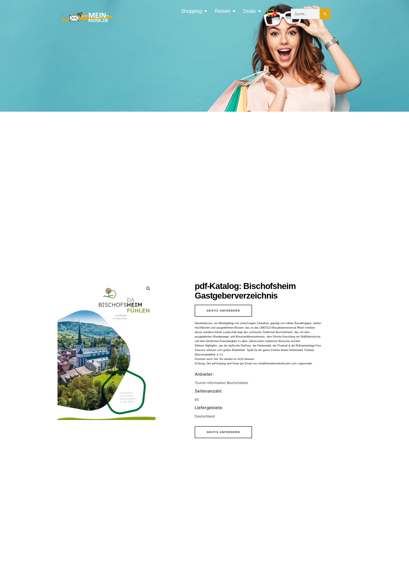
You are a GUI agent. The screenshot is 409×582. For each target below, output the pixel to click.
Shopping (191, 11)
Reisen (222, 11)
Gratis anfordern (223, 310)
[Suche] (325, 14)
